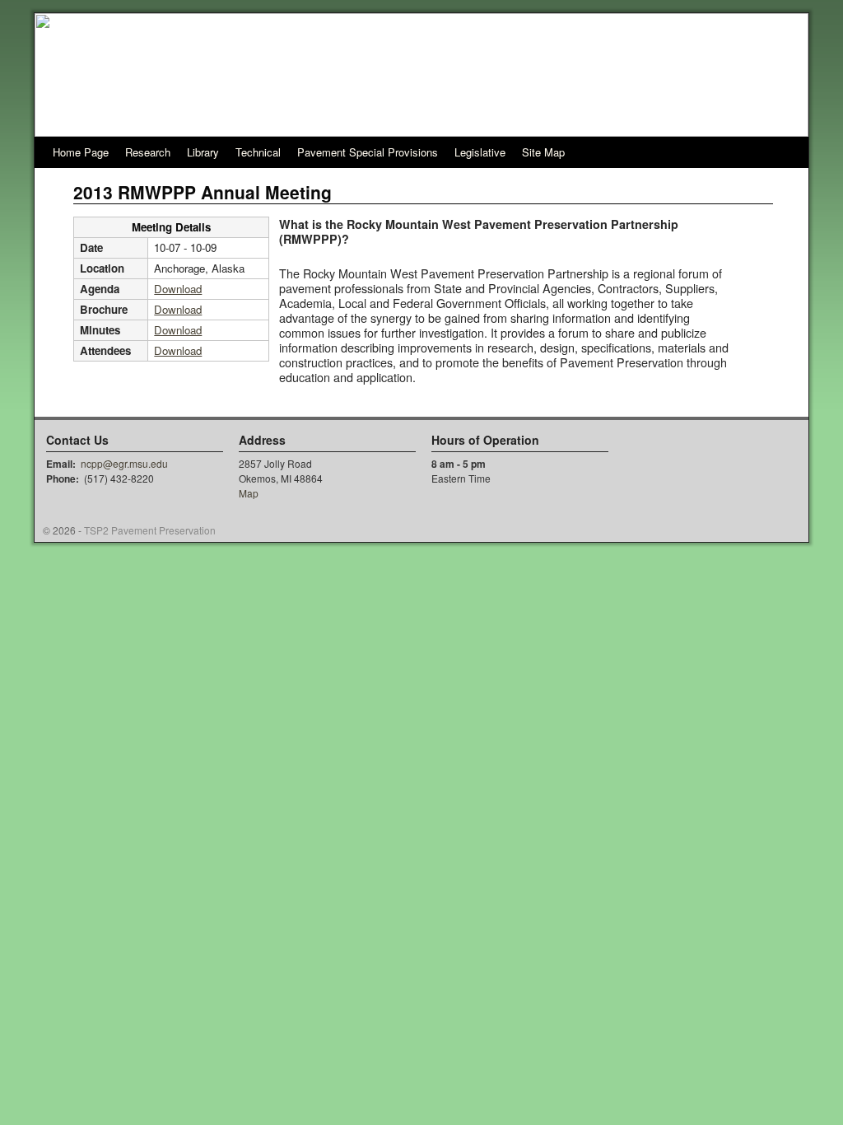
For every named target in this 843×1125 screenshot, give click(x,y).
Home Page (81, 152)
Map (248, 493)
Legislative (479, 152)
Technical (258, 152)
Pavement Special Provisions (367, 152)
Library (203, 152)
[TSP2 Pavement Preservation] (421, 75)
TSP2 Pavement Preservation (150, 530)
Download (178, 288)
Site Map (543, 152)
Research (147, 152)
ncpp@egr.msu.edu (124, 463)
